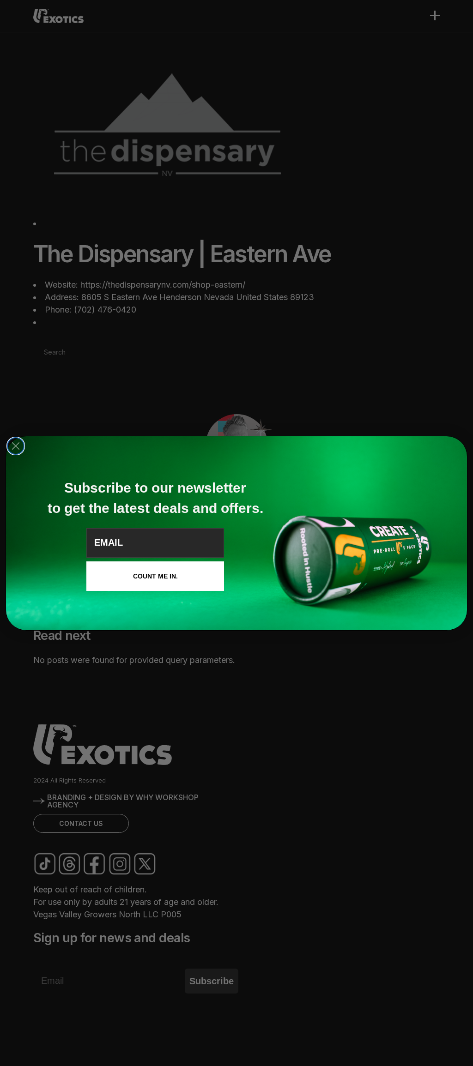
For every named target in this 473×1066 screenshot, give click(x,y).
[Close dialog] (15, 446)
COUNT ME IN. (155, 576)
